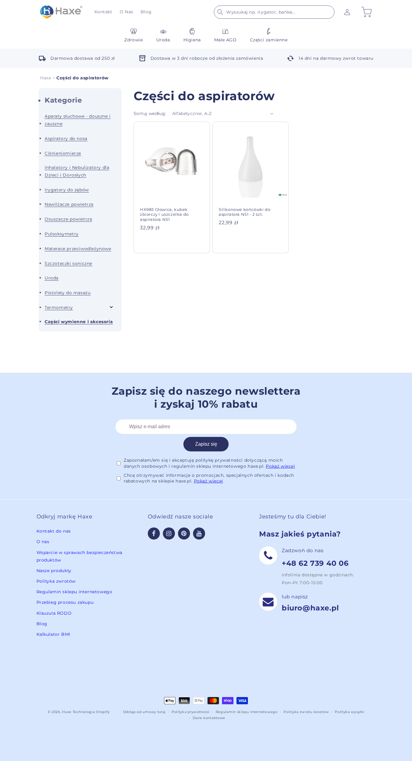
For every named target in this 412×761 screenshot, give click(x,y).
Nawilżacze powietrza (69, 204)
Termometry (59, 307)
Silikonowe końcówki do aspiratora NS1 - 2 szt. (244, 212)
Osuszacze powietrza (68, 219)
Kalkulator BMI (53, 634)
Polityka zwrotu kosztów (306, 712)
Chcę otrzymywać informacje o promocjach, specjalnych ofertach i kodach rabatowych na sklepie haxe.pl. (209, 478)
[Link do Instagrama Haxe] (169, 533)
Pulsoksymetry (62, 234)
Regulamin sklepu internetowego (74, 591)
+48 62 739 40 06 (315, 563)
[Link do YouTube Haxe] (199, 533)
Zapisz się (206, 444)
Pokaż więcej (280, 466)
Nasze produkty (53, 570)
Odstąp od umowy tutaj (144, 712)
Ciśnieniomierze (63, 153)
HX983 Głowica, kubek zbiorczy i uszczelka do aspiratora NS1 (164, 214)
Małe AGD (225, 40)
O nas (42, 541)
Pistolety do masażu (67, 292)
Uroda (163, 40)
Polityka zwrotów (56, 581)
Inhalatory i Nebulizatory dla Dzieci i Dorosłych (77, 171)
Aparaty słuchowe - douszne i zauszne (78, 119)
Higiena (192, 40)
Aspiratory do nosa (66, 138)
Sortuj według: (150, 113)
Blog (41, 623)
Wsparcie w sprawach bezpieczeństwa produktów (79, 556)
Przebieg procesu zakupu (65, 602)
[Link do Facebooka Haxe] (154, 533)
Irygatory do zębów (67, 190)
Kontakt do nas (53, 531)
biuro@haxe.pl (310, 607)
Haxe (45, 78)
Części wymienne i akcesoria (79, 321)
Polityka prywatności (191, 712)
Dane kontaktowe (209, 718)
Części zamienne (269, 40)
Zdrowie (133, 40)
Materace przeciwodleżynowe (78, 248)
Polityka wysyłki (349, 712)
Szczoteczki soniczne (68, 263)
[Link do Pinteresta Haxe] (184, 533)
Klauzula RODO (54, 613)
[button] (274, 12)
